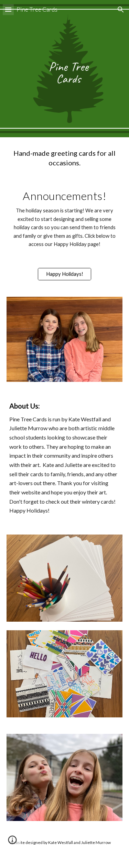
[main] (65, 157)
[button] (8, 9)
